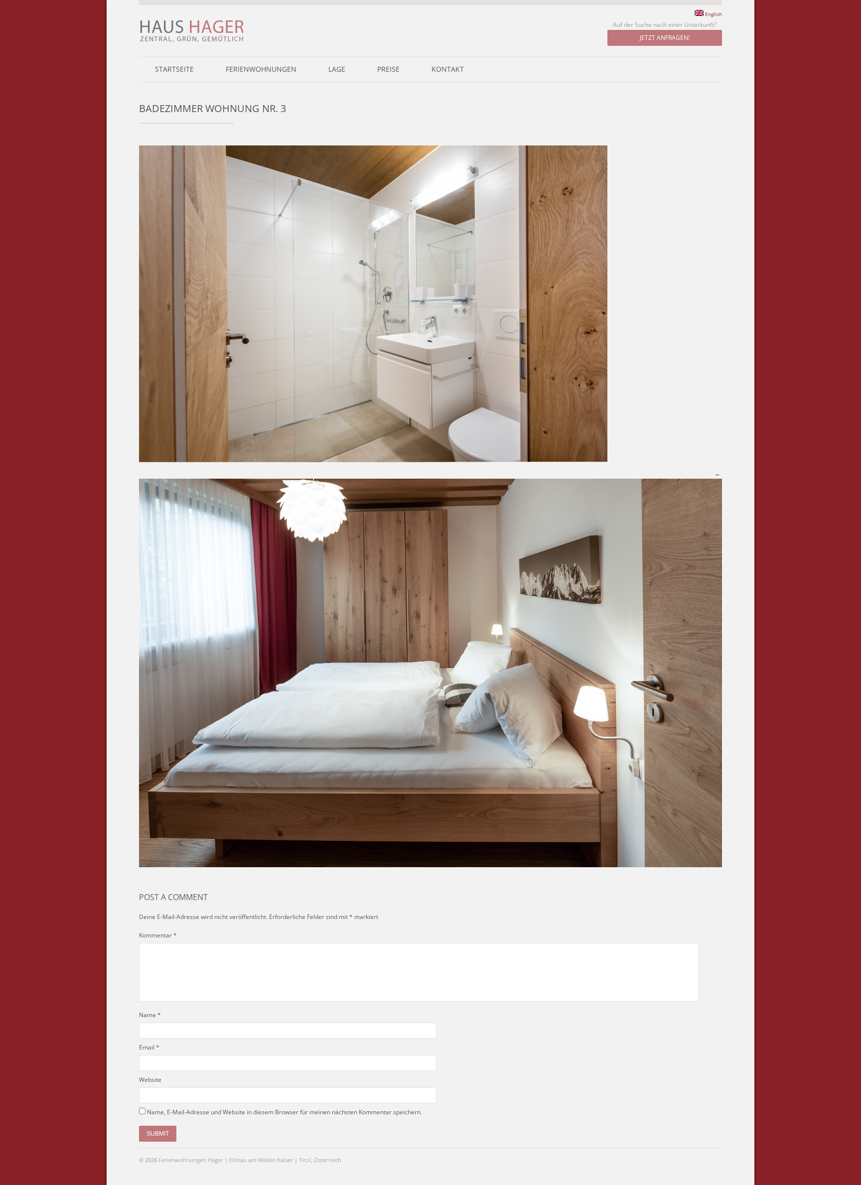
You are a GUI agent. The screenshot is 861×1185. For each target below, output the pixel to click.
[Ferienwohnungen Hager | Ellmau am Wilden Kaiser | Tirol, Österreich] (192, 41)
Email (146, 1047)
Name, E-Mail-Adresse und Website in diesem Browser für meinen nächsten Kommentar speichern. (284, 1112)
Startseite (174, 69)
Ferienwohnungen (261, 69)
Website (150, 1079)
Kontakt (447, 69)
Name (147, 1015)
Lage (336, 69)
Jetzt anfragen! (665, 37)
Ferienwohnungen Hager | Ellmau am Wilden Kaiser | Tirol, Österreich (249, 1160)
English (713, 13)
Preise (388, 69)
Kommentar (158, 935)
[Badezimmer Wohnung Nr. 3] (373, 460)
